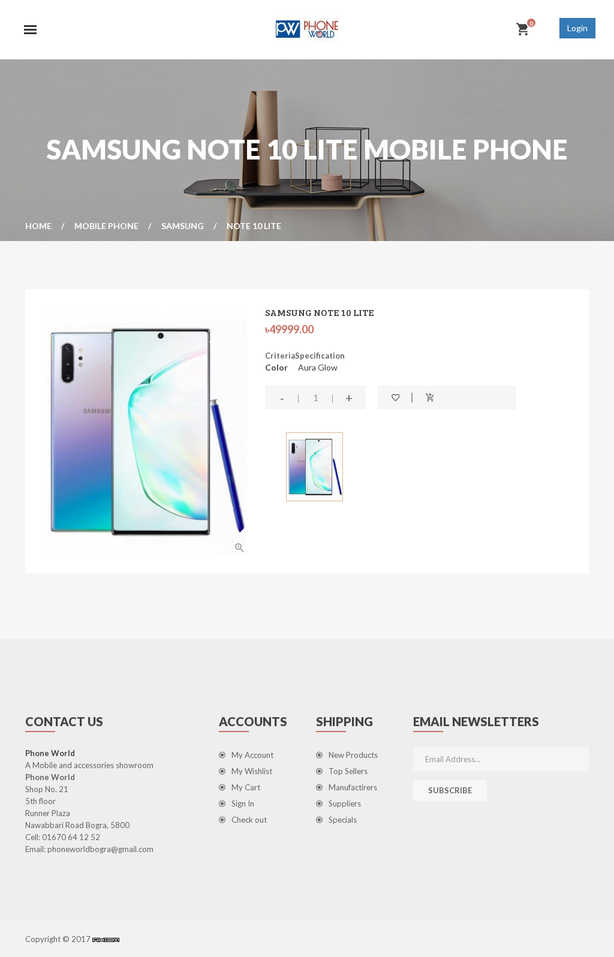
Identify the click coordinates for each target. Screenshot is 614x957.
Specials (343, 819)
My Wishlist (251, 771)
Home (38, 226)
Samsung (182, 226)
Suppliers (345, 803)
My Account (252, 755)
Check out (249, 819)
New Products (353, 755)
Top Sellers (348, 771)
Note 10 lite (254, 226)
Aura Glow (318, 367)
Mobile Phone (106, 226)
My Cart (245, 787)
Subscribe (450, 790)
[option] (145, 431)
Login (577, 28)
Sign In (242, 803)
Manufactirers (353, 787)
